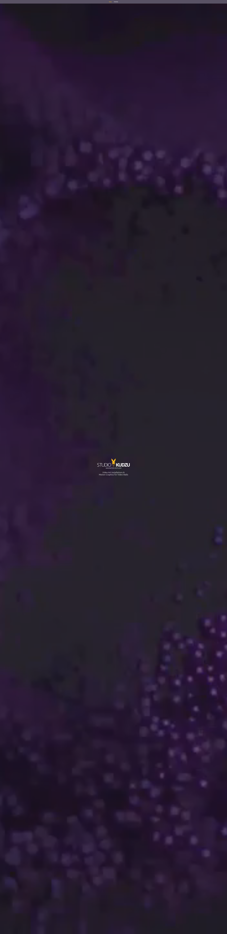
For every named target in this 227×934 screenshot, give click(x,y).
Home (110, 1)
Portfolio (116, 1)
